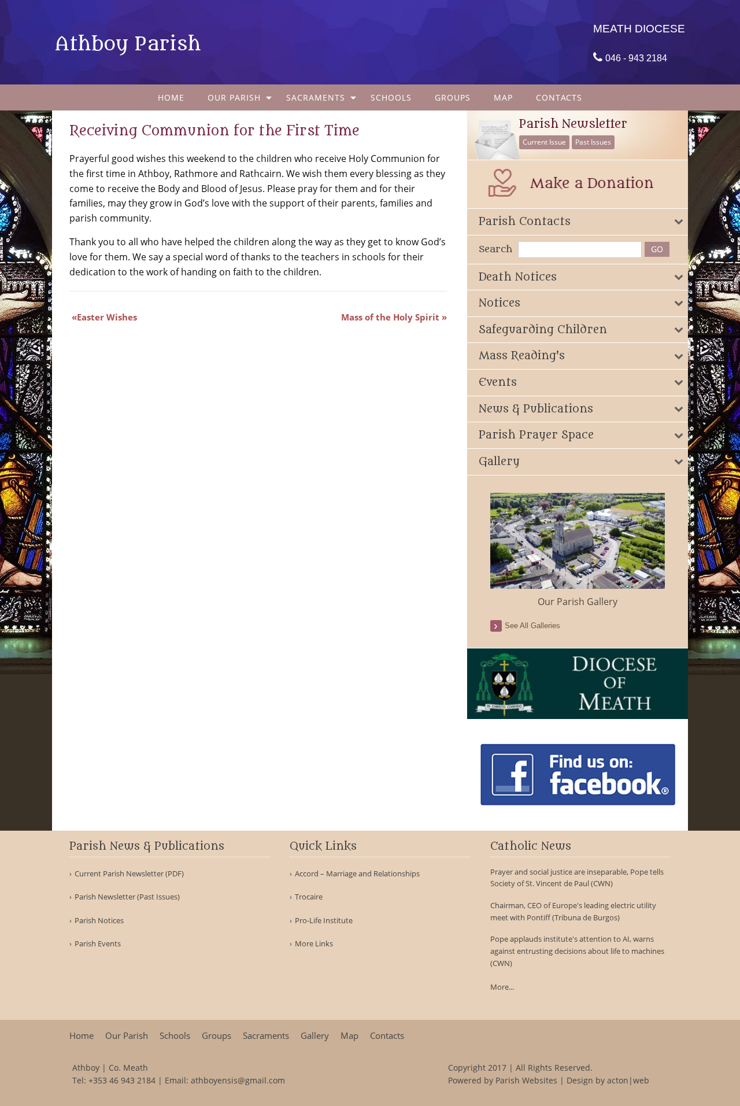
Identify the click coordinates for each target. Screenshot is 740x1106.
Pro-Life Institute (324, 920)
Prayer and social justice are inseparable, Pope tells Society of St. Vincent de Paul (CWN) (577, 878)
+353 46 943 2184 (122, 1080)
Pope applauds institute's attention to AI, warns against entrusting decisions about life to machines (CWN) (577, 951)
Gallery (315, 1035)
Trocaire (309, 897)
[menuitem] (171, 97)
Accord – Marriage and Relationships (357, 874)
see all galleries (532, 625)
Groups (453, 97)
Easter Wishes (107, 317)
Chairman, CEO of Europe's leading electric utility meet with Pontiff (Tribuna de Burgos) (573, 911)
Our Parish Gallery (577, 601)
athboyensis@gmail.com (238, 1080)
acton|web (628, 1080)
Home (171, 97)
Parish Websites (526, 1080)
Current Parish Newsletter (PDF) (129, 874)
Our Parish (234, 97)
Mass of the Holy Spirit (390, 317)
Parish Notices (99, 920)
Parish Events (98, 944)
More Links (314, 944)
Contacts (559, 97)
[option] (577, 551)
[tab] (578, 222)
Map (503, 97)
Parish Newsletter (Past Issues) (127, 897)
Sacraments (315, 97)
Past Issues (593, 142)
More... (502, 987)
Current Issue (544, 142)
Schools (391, 97)
